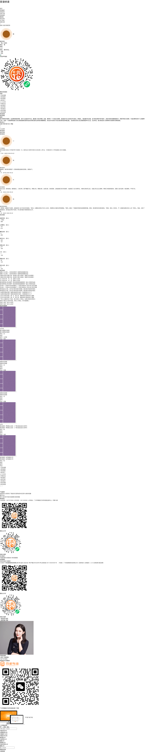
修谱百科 (2, 12)
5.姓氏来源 (3, 112)
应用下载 (2, 13)
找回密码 (12, 497)
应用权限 (96, 563)
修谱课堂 (2, 15)
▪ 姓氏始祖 (2, 98)
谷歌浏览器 (28, 493)
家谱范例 (7, 25)
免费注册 (2, 22)
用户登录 (7, 497)
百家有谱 (17, 493)
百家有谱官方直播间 (5, 561)
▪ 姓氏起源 (2, 97)
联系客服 (17, 497)
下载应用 (12, 493)
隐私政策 (101, 563)
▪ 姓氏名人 (2, 100)
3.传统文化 (3, 103)
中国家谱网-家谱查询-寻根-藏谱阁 (9, 557)
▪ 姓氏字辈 (2, 107)
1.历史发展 (3, 95)
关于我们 (2, 20)
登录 (1, 25)
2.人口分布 (3, 102)
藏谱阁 (2, 17)
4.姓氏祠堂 (3, 110)
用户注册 (2, 497)
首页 (1, 8)
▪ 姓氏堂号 (2, 105)
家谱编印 (2, 10)
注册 (4, 25)
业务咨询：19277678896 (7, 500)
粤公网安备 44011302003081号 (48, 563)
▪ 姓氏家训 (2, 108)
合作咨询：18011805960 (21, 500)
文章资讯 (7, 493)
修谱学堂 (2, 493)
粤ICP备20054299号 (34, 563)
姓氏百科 (2, 18)
